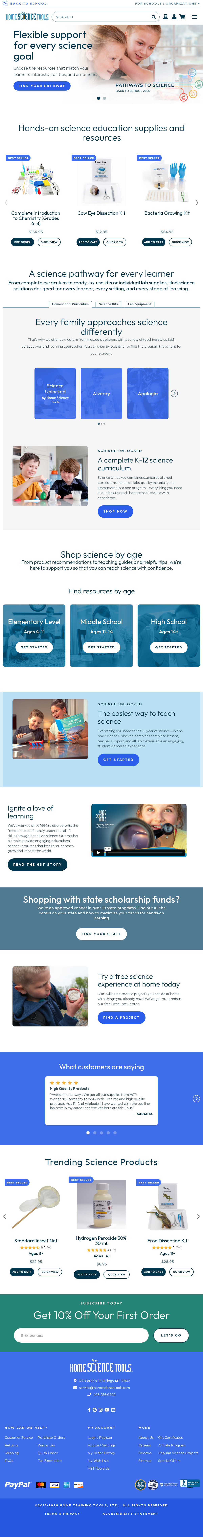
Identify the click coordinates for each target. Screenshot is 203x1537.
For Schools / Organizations (166, 3)
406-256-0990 (104, 1395)
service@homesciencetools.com (104, 1388)
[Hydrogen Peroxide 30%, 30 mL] (102, 1206)
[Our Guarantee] (140, 1484)
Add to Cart (88, 242)
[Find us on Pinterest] (95, 1410)
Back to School (28, 3)
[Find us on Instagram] (100, 1410)
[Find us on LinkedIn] (113, 1410)
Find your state (101, 934)
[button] (99, 98)
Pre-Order (22, 242)
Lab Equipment (139, 304)
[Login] (174, 18)
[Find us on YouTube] (106, 1410)
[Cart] (182, 16)
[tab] (99, 424)
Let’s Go (171, 1335)
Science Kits (108, 304)
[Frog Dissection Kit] (167, 1208)
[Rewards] (165, 18)
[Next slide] (174, 393)
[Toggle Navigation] (194, 16)
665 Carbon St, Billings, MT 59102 (104, 1381)
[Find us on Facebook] (89, 1410)
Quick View (49, 242)
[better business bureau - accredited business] (190, 1484)
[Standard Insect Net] (36, 1208)
